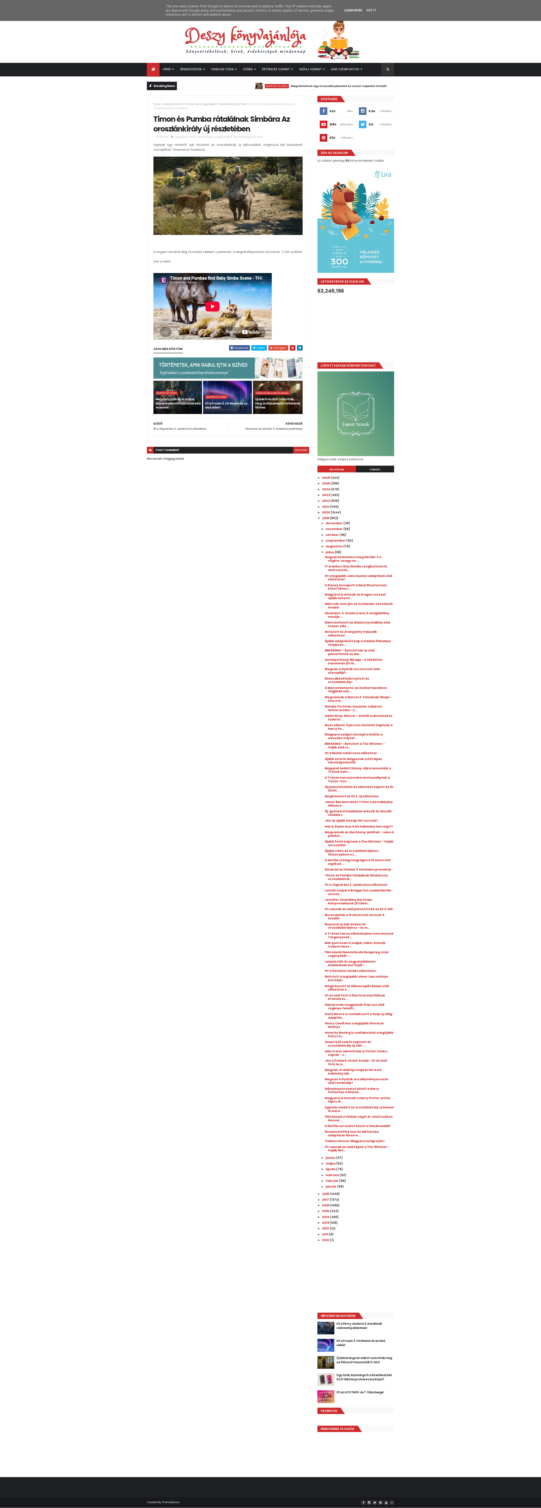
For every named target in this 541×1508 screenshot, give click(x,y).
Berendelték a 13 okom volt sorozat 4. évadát (355, 917)
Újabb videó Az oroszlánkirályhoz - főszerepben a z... (352, 853)
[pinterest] (380, 1502)
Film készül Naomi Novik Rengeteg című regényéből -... (356, 954)
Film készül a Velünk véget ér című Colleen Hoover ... (359, 1118)
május (331, 1163)
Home (157, 104)
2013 (326, 1223)
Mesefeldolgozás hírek (232, 104)
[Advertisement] (355, 328)
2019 (326, 518)
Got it (371, 10)
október (333, 535)
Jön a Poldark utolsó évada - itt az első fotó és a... (356, 1062)
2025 (326, 483)
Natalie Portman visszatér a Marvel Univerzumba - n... (353, 708)
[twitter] (374, 1502)
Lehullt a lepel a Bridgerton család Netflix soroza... (358, 892)
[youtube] (386, 1502)
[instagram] (369, 1502)
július (330, 552)
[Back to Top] (391, 1502)
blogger (301, 450)
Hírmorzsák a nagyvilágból (201, 104)
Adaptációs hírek (230, 86)
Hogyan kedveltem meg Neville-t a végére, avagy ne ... (353, 559)
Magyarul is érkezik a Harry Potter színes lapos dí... (358, 1100)
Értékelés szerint (276, 69)
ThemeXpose (170, 1502)
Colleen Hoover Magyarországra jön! (355, 1141)
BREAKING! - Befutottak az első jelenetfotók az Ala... (350, 652)
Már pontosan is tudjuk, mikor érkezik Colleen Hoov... (355, 945)
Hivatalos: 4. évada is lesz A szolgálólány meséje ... (357, 615)
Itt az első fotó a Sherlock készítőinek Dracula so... (355, 997)
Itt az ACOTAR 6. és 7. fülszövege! (360, 1392)
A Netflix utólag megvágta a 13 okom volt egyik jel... (358, 862)
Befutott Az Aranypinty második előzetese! (351, 633)
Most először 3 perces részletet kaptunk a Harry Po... (358, 727)
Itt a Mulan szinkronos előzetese (351, 753)
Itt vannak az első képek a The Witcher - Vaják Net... (357, 1149)
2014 (326, 1217)
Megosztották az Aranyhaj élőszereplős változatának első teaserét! (178, 403)
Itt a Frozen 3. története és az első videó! (226, 405)
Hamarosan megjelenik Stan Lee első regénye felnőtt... (354, 1006)
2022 (326, 501)
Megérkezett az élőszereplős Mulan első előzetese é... (357, 988)
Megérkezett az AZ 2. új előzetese (352, 796)
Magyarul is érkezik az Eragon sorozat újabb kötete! (355, 596)
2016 (326, 1205)
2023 (326, 495)
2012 (326, 1228)
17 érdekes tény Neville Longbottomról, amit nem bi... (356, 568)
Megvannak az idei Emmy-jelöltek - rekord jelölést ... (359, 834)
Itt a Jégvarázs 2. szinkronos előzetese (356, 885)
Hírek (167, 69)
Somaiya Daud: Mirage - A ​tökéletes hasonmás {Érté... (354, 661)
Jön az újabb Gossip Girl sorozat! (351, 820)
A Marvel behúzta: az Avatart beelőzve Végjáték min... (356, 690)
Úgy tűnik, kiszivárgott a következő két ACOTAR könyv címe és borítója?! (364, 1377)
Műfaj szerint (310, 69)
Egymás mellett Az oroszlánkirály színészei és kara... (359, 1109)
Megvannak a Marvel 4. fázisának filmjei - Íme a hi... (358, 699)
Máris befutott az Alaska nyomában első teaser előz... (357, 624)
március (333, 1175)
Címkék (375, 469)
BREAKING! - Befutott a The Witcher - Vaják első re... (355, 745)
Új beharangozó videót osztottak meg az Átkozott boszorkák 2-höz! (364, 1360)
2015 (326, 1211)
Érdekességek (191, 69)
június (331, 1158)
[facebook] (363, 1502)
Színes (248, 69)
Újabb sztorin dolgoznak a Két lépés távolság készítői (353, 761)
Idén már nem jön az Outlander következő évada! (359, 606)
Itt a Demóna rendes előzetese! (350, 971)
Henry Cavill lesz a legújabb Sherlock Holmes (354, 1025)
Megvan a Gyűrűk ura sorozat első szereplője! (352, 671)
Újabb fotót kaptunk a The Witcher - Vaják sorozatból (359, 843)
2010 (326, 1240)
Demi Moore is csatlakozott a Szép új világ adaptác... (358, 1016)
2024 (326, 489)
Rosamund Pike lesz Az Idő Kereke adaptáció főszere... (352, 1133)
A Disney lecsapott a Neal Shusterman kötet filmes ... (356, 587)
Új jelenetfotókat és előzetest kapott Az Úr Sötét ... (359, 789)
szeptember (336, 540)
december (334, 523)
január (331, 1186)
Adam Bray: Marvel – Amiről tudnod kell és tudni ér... (358, 718)
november (334, 529)
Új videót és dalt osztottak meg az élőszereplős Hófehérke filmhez (277, 403)
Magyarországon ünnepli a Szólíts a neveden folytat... (354, 736)
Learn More (353, 10)
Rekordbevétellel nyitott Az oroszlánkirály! (347, 680)
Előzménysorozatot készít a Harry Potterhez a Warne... (352, 1090)
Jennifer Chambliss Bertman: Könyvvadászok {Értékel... (349, 901)
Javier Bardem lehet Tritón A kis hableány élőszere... (359, 804)
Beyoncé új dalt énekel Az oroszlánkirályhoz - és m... (347, 926)
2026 (326, 478)
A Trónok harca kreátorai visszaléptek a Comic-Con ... (357, 779)
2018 (326, 1194)
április (331, 1169)
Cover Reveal (366, 86)
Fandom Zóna (222, 69)
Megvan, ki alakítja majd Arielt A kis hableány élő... (353, 1072)
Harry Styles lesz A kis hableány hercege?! (359, 826)
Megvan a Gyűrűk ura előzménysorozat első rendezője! (356, 1081)
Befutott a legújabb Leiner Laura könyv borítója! (356, 978)
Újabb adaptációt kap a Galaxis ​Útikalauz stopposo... (358, 643)
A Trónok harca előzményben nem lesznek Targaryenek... (359, 935)
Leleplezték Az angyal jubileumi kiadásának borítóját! (350, 963)
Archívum (336, 469)
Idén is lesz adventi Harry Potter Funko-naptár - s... (356, 1053)
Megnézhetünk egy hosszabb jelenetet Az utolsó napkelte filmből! (292, 86)
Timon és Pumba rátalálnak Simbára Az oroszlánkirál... (356, 877)
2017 (326, 1200)
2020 (326, 512)
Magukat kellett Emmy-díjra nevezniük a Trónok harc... (358, 770)
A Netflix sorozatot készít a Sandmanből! (358, 1126)
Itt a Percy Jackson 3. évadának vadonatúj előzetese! (359, 1326)
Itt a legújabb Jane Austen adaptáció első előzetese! (358, 578)
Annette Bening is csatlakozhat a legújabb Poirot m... (359, 1034)
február (332, 1181)
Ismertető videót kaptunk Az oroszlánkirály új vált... (348, 1044)
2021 (326, 507)
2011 (325, 1234)
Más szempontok (345, 69)
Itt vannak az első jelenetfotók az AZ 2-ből (359, 909)
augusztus (334, 546)
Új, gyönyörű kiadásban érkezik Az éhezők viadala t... (358, 813)
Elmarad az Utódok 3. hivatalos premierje (358, 869)
